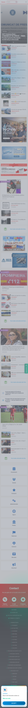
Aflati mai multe (6, 698)
